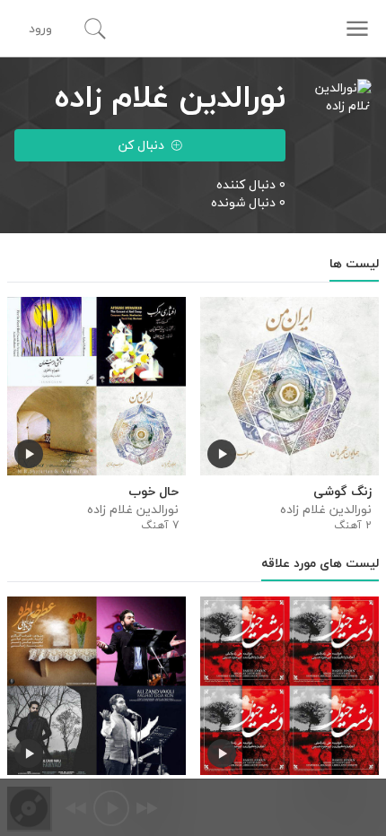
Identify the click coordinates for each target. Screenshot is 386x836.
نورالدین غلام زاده (326, 509)
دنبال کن (141, 145)
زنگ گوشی (342, 492)
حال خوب (153, 492)
